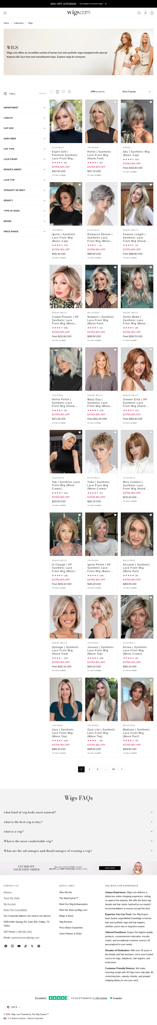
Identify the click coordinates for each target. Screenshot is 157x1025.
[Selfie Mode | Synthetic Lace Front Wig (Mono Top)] (137, 286)
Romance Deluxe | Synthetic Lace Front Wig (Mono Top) (100, 238)
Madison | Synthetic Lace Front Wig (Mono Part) (136, 733)
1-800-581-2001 (24, 931)
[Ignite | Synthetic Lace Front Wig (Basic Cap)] (66, 204)
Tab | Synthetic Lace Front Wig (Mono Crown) (66, 485)
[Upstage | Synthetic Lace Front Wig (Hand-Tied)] (66, 617)
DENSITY (8, 200)
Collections (19, 23)
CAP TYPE (9, 149)
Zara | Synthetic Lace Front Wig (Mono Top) (63, 733)
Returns (8, 892)
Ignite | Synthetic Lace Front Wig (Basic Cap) (63, 237)
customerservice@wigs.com (25, 937)
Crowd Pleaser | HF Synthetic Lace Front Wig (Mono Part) (65, 320)
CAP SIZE (8, 128)
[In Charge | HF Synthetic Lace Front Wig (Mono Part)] (66, 534)
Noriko (127, 147)
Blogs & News (66, 915)
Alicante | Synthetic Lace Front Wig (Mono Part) (136, 568)
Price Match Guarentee (71, 927)
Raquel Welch (130, 230)
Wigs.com (15, 1014)
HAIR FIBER (10, 138)
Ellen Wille (58, 147)
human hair (56, 52)
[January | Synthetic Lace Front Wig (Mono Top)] (101, 617)
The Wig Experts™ (68, 898)
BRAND (7, 221)
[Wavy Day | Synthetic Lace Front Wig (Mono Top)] (101, 369)
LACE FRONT (11, 159)
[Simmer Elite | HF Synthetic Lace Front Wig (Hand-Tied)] (137, 369)
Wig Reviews (66, 921)
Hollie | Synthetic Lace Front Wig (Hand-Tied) (99, 155)
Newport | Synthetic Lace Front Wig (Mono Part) (100, 320)
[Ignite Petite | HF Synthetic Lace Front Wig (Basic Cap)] (101, 534)
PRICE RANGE (11, 231)
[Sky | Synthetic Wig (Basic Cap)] (137, 121)
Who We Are (65, 892)
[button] (5, 13)
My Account (10, 904)
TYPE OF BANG (12, 211)
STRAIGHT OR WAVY (14, 190)
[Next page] (121, 769)
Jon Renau (93, 147)
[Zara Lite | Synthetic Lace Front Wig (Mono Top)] (101, 699)
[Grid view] (51, 91)
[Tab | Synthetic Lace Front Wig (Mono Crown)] (66, 451)
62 (113, 769)
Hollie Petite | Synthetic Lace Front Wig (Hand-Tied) (64, 403)
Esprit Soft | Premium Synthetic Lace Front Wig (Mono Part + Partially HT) (65, 155)
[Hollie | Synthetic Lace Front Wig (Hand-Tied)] (101, 121)
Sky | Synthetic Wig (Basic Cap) (136, 153)
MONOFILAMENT (12, 169)
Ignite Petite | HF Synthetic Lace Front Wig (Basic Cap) (99, 568)
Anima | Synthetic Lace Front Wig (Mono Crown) (135, 650)
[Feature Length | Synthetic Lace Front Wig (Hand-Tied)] (137, 204)
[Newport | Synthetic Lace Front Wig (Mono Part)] (101, 286)
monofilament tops (46, 57)
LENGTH (8, 118)
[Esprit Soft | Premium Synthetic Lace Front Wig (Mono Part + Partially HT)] (66, 121)
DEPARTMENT (11, 107)
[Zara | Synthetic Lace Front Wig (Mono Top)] (66, 699)
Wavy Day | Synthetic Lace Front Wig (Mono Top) (98, 403)
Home (6, 23)
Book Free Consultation (15, 910)
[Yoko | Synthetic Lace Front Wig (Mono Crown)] (101, 451)
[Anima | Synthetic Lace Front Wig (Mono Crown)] (137, 617)
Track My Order (12, 898)
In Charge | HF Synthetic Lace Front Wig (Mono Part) (63, 568)
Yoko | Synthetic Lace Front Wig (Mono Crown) (98, 485)
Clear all (42, 93)
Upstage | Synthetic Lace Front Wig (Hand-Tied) (65, 650)
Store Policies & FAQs (70, 933)
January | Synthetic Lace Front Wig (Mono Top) (100, 650)
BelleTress (93, 313)
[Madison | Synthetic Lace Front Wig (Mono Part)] (137, 699)
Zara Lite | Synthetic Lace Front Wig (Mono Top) (101, 733)
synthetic (72, 52)
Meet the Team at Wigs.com (73, 910)
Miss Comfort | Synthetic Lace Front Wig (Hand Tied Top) (134, 485)
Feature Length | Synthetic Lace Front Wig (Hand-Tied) (135, 238)
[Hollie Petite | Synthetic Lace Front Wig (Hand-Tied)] (66, 369)
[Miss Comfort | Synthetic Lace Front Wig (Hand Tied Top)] (137, 451)
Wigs (30, 23)
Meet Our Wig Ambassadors (73, 904)
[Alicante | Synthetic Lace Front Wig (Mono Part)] (137, 534)
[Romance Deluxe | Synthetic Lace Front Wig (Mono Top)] (101, 204)
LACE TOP (9, 180)
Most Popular (129, 91)
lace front (26, 57)
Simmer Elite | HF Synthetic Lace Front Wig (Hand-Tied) (135, 403)
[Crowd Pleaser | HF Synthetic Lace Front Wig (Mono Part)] (66, 286)
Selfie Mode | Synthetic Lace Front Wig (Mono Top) (134, 320)
